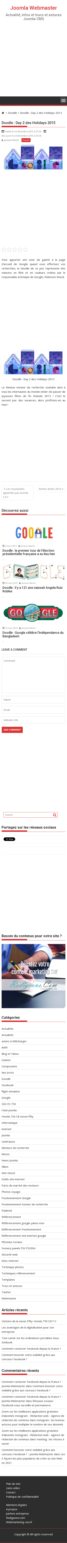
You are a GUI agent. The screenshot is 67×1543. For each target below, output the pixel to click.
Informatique (10, 1122)
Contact (11, 1492)
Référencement (11, 1217)
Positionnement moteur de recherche (25, 1204)
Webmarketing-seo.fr (19, 1522)
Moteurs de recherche (15, 1148)
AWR (5, 1047)
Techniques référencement (18, 1273)
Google (6, 1097)
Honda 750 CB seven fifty (17, 1116)
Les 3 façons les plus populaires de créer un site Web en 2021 (33, 1458)
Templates (8, 1279)
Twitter (6, 1292)
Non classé (8, 1173)
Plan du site (13, 1483)
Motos (6, 1154)
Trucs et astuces (12, 1286)
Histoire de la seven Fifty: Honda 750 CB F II (29, 1321)
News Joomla (10, 1160)
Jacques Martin (11, 140)
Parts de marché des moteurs (20, 1185)
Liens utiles (13, 1488)
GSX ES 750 (9, 1104)
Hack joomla (9, 1110)
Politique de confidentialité (22, 1496)
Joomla (6, 1135)
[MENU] (63, 100)
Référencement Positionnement (21, 1229)
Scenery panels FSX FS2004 (18, 1248)
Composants (9, 1066)
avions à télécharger (14, 1041)
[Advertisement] (33, 61)
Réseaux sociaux (12, 1242)
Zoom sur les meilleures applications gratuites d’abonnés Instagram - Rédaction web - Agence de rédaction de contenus (33, 1416)
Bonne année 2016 (50, 489)
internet (6, 1129)
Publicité (7, 1210)
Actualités (8, 1028)
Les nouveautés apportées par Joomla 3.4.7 (15, 493)
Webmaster (9, 1298)
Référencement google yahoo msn (23, 1223)
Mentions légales (16, 1505)
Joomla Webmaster (33, 8)
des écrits (8, 1072)
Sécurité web (10, 1254)
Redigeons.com (15, 1518)
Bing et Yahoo (10, 1053)
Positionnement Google (16, 1198)
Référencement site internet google (24, 1235)
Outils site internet (13, 1179)
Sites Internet (10, 1261)
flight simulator (11, 1091)
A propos (11, 1509)
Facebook (7, 1085)
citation (6, 1060)
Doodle (26, 140)
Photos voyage (11, 1191)
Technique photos (13, 1267)
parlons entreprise (17, 1513)
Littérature (8, 1141)
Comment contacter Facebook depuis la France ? (31, 1348)
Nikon (5, 1166)
